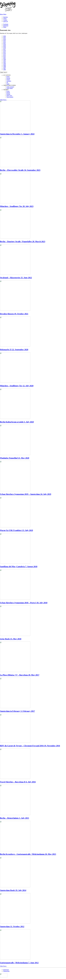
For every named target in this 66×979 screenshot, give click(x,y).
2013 (4, 55)
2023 (4, 40)
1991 (4, 62)
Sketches (5, 17)
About (4, 18)
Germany (8, 81)
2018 (4, 47)
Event (7, 91)
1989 (4, 65)
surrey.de (5, 21)
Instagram (5, 25)
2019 (4, 46)
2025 (4, 37)
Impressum (6, 969)
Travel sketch (9, 97)
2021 (4, 43)
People (8, 92)
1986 (4, 69)
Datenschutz (6, 971)
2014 (4, 53)
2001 (4, 58)
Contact (5, 20)
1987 (4, 68)
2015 (4, 52)
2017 (4, 49)
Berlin (8, 76)
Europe (8, 78)
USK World (9, 88)
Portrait (8, 94)
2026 (4, 36)
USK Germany (10, 86)
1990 (4, 63)
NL (7, 82)
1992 (4, 61)
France (8, 79)
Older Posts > (3, 99)
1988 (4, 66)
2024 (4, 39)
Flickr (4, 27)
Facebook (5, 24)
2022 (4, 42)
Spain (7, 84)
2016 (4, 50)
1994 (4, 59)
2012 (4, 56)
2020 (4, 44)
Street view (9, 95)
